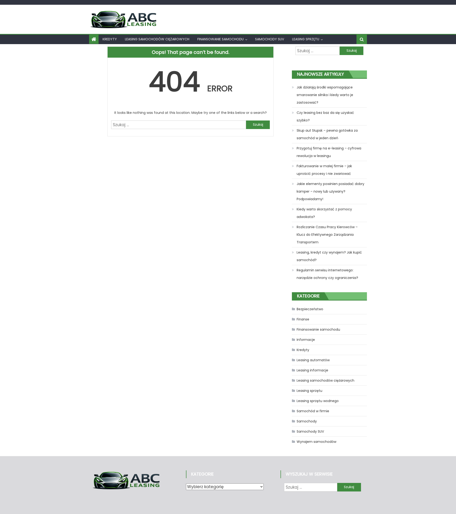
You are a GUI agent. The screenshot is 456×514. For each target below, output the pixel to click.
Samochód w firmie (313, 411)
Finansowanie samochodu (220, 39)
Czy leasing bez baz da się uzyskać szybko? (325, 116)
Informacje (306, 339)
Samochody (307, 421)
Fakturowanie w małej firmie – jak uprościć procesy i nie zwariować (324, 170)
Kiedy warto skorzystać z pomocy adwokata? (324, 213)
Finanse (303, 319)
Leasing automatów (313, 360)
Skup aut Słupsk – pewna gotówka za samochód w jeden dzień (327, 134)
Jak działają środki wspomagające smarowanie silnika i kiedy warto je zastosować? (325, 95)
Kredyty (110, 39)
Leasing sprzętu (305, 39)
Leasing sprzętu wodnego (318, 400)
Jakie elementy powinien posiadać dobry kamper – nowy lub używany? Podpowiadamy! (330, 191)
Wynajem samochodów (316, 441)
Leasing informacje (312, 370)
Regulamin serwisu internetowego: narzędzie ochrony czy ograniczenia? (327, 274)
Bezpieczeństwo (310, 309)
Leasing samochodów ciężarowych (157, 39)
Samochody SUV (269, 39)
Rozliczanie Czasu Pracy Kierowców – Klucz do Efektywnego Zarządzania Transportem (327, 235)
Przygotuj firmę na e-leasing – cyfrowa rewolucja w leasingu (329, 152)
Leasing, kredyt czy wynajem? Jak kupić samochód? (329, 256)
